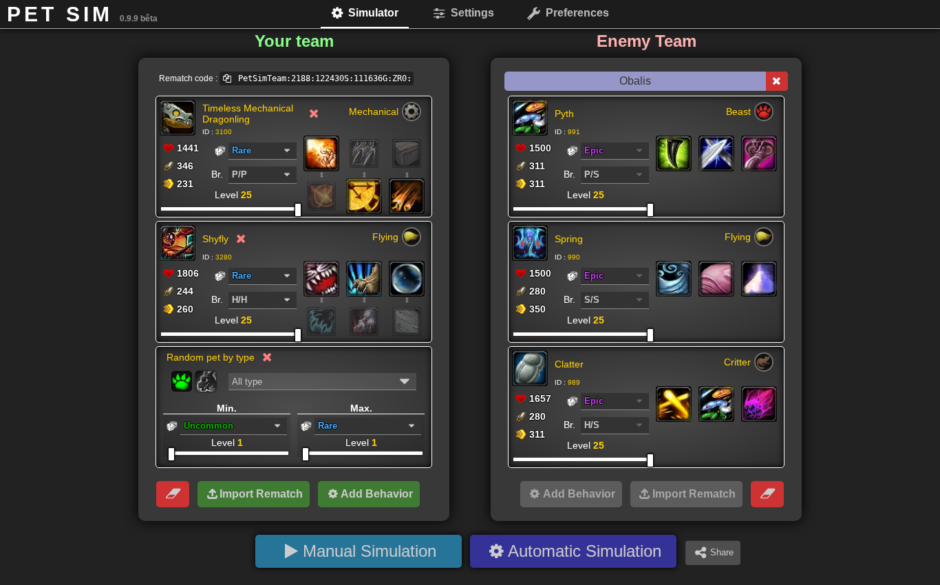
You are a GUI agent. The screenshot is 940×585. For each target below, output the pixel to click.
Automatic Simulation (584, 551)
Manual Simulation (369, 551)
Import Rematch (261, 494)
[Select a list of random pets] (205, 381)
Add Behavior (377, 494)
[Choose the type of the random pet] (181, 381)
